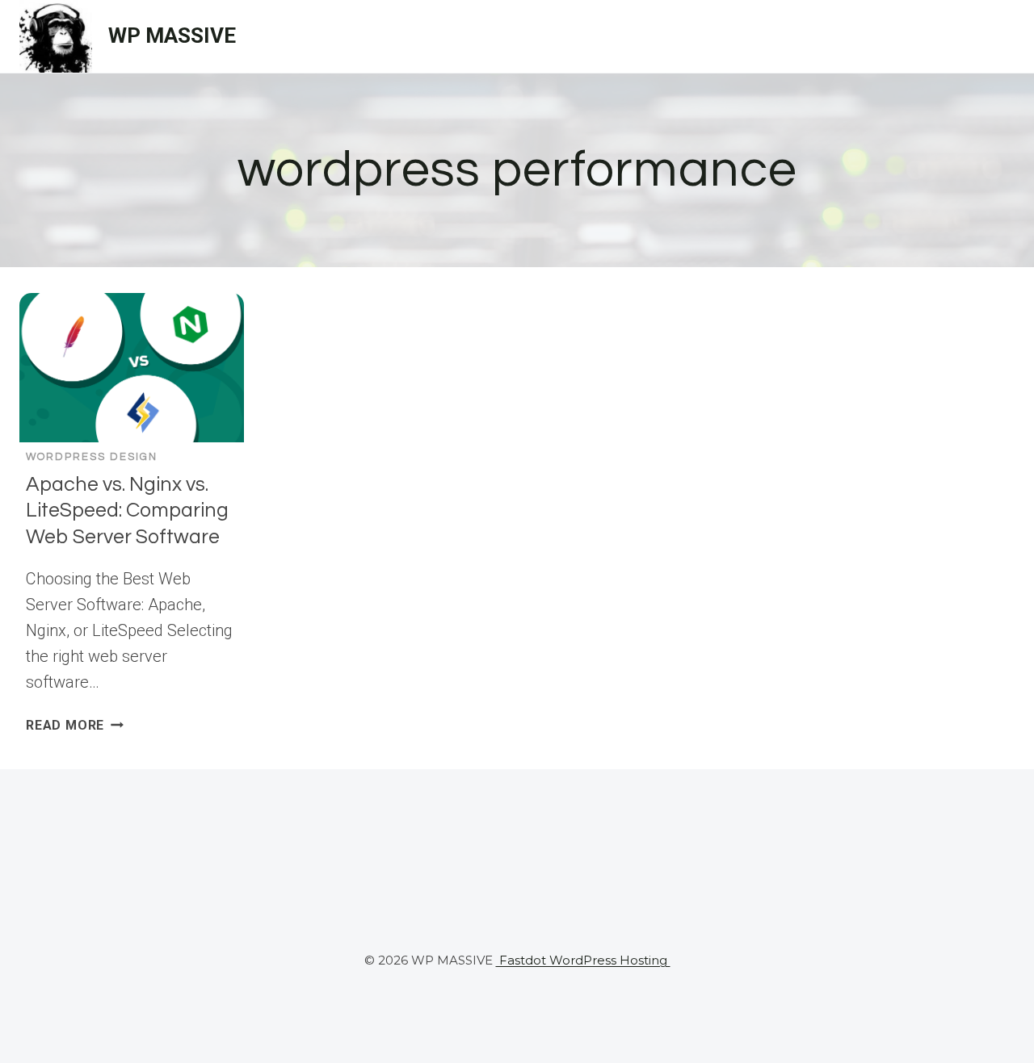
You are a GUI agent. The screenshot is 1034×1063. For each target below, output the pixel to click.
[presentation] (131, 367)
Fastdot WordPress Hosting (583, 960)
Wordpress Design (92, 456)
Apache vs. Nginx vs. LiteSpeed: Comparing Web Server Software (127, 510)
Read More (75, 725)
